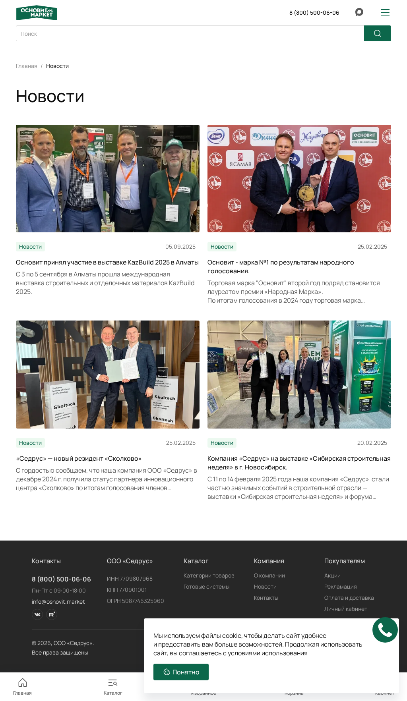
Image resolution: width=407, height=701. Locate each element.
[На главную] (36, 13)
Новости (265, 586)
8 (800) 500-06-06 (61, 579)
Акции (332, 575)
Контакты (266, 597)
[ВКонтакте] (37, 614)
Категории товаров (209, 575)
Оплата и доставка (349, 597)
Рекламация (340, 586)
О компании (269, 575)
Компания (269, 560)
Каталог (196, 560)
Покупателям (344, 560)
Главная (26, 66)
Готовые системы (206, 586)
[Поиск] (377, 33)
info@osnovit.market (58, 601)
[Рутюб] (51, 614)
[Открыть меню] (385, 13)
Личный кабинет (345, 608)
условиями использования (268, 653)
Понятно (186, 672)
